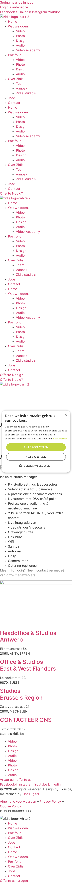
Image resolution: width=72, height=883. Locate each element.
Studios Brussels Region (21, 694)
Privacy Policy (50, 801)
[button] (36, 466)
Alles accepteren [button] (36, 447)
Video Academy (28, 50)
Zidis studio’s (26, 93)
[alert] (36, 441)
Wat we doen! (18, 26)
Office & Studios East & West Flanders (28, 665)
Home (12, 21)
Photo (20, 36)
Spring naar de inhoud (16, 2)
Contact (14, 103)
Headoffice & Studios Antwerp (28, 636)
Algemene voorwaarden (18, 801)
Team (20, 84)
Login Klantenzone (14, 7)
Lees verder (60, 438)
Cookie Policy (10, 806)
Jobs (11, 98)
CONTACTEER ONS (26, 720)
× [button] (65, 414)
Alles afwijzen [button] (36, 457)
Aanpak (21, 88)
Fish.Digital (30, 794)
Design (21, 41)
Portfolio (14, 55)
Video (20, 31)
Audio (20, 45)
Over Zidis (15, 79)
